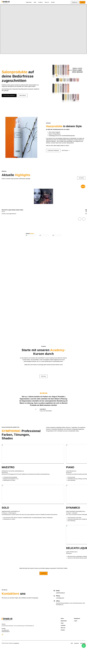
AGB (72, 643)
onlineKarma (16, 643)
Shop (35, 2)
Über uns (47, 2)
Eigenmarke (29, 2)
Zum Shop (81, 177)
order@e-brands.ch (60, 592)
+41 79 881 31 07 (60, 597)
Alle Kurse (43, 376)
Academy (40, 2)
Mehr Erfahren (65, 150)
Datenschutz (82, 643)
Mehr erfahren (23, 95)
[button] (84, 646)
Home (62, 618)
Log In (82, 2)
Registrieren (75, 2)
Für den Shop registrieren (9, 95)
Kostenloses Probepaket (53, 150)
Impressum (76, 643)
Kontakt (52, 2)
